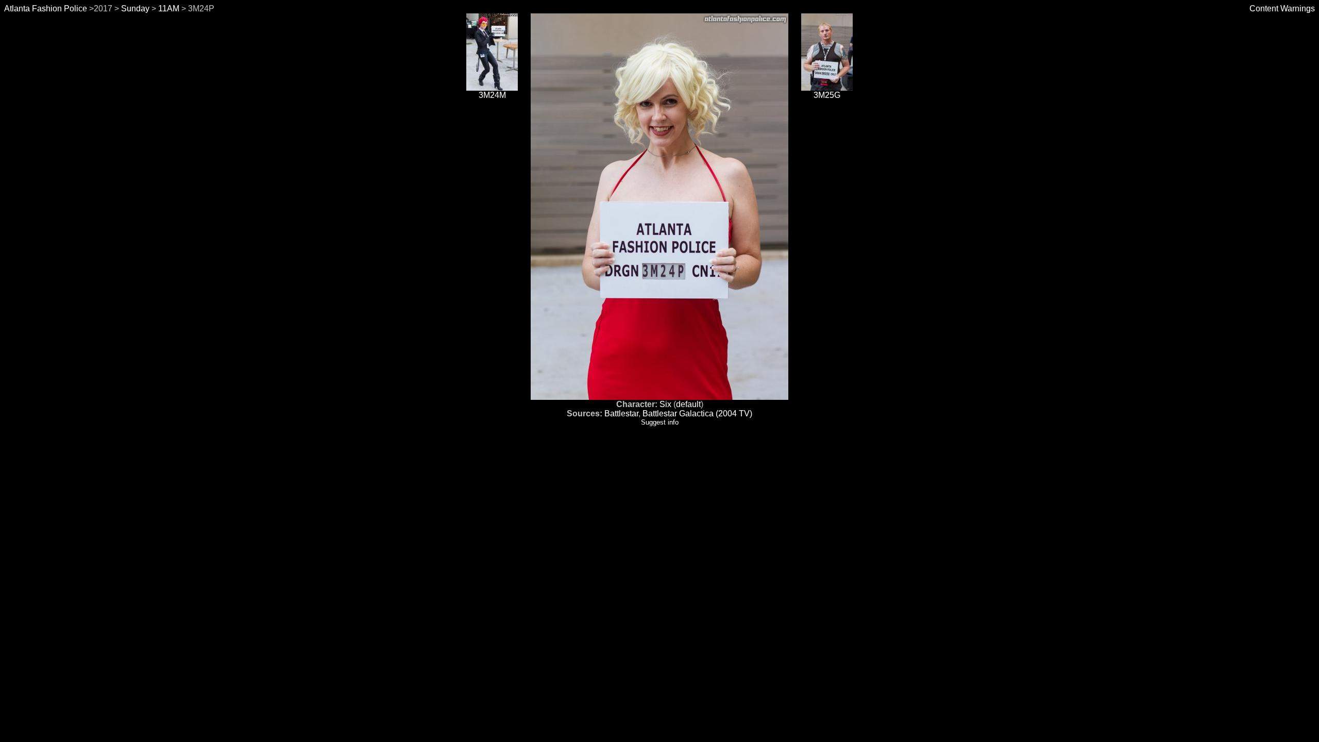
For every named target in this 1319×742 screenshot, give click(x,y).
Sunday (135, 8)
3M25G (827, 95)
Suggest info (660, 422)
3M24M (492, 95)
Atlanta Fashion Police (45, 8)
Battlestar (621, 413)
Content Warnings (1282, 8)
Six (665, 404)
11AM (168, 8)
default (688, 404)
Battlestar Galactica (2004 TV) (697, 413)
